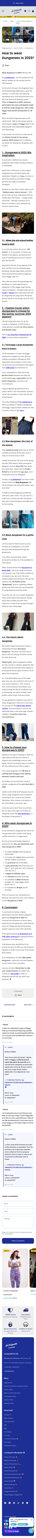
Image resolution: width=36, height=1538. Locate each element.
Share (7, 65)
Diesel (11, 293)
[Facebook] (9, 1503)
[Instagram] (5, 1503)
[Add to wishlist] (26, 1251)
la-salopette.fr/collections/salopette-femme (19, 1082)
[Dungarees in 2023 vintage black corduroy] (18, 622)
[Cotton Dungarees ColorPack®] (15, 1268)
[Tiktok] (18, 1503)
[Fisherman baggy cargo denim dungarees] (18, 426)
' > (5, 3)
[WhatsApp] (27, 1503)
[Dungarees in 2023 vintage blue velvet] (18, 519)
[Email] (23, 1503)
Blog (12, 21)
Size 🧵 (14, 1524)
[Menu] (3, 11)
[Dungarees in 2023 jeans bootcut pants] (18, 732)
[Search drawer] (25, 11)
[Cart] (33, 11)
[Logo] (16, 11)
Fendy (4, 293)
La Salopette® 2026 (10, 1516)
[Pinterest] (14, 1503)
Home (5, 21)
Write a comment (18, 1241)
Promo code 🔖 (22, 1524)
